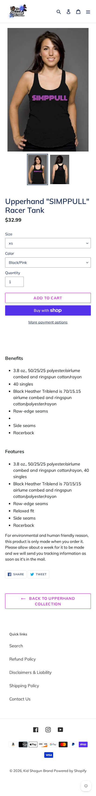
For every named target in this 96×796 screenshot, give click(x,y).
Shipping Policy (24, 685)
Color (9, 253)
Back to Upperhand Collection (51, 601)
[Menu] (88, 11)
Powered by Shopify (70, 770)
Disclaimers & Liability (30, 672)
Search (16, 645)
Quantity (12, 272)
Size (8, 234)
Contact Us (20, 699)
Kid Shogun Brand (38, 770)
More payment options (48, 322)
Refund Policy (22, 659)
